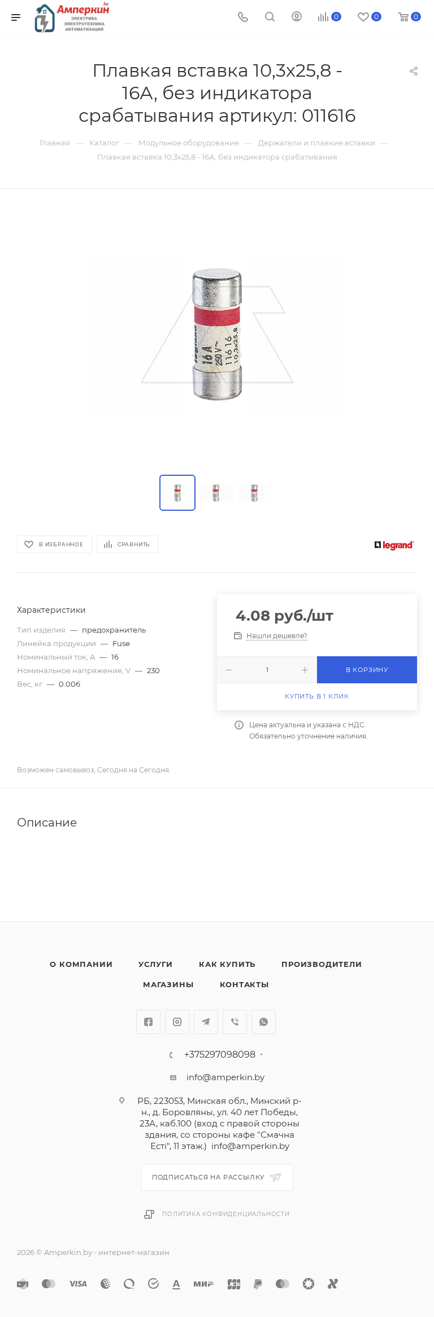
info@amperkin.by (225, 1077)
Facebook (148, 1022)
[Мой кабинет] (297, 17)
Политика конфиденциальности (226, 1214)
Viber (235, 1022)
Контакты (244, 984)
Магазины (168, 984)
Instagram (177, 1022)
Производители (321, 964)
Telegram (206, 1022)
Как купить (227, 964)
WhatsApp (263, 1022)
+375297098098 (219, 1054)
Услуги (155, 964)
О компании (81, 964)
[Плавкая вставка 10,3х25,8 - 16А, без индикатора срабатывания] (217, 334)
